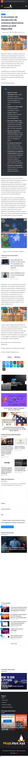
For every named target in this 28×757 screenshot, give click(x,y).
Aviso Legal (4, 700)
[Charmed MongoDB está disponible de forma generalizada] (21, 462)
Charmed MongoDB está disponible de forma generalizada (20, 469)
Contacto (4, 702)
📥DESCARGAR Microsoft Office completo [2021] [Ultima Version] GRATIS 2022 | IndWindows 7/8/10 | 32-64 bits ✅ (13, 726)
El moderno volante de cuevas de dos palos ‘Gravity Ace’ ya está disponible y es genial (18, 609)
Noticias (7, 11)
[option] (14, 382)
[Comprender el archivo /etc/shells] (5, 631)
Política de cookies (6, 704)
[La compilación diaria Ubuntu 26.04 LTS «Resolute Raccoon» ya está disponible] (5, 616)
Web (2, 514)
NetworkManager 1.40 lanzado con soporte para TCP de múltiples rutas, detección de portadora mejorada (17, 264)
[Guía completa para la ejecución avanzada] (5, 638)
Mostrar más (14, 643)
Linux (10, 357)
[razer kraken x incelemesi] (14, 756)
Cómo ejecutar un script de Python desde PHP (12, 687)
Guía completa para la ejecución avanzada (16, 636)
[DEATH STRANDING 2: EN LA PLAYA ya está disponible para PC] (5, 275)
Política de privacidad (7, 707)
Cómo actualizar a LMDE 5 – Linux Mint (20, 447)
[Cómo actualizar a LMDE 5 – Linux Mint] (21, 441)
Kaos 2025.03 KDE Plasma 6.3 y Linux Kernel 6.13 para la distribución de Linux (18, 623)
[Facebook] (3, 362)
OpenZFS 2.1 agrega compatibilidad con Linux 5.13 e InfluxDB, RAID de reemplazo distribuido (6, 470)
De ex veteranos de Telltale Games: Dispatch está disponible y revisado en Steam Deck (14, 549)
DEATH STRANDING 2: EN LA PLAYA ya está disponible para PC (17, 275)
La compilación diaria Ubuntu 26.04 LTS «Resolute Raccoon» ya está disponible (18, 616)
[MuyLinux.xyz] (8, 6)
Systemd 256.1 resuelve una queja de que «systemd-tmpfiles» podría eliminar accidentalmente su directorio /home (14, 384)
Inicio (3, 11)
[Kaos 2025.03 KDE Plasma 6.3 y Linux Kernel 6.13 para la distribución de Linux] (5, 624)
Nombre (3, 503)
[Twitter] (7, 362)
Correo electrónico (6, 509)
